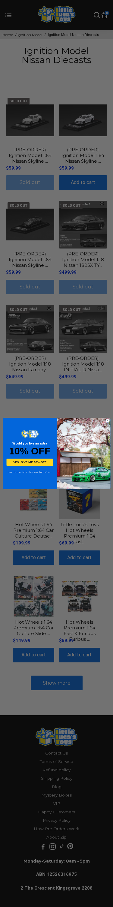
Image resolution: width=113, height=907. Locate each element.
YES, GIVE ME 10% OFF (29, 462)
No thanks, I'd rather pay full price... (29, 472)
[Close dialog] (107, 420)
